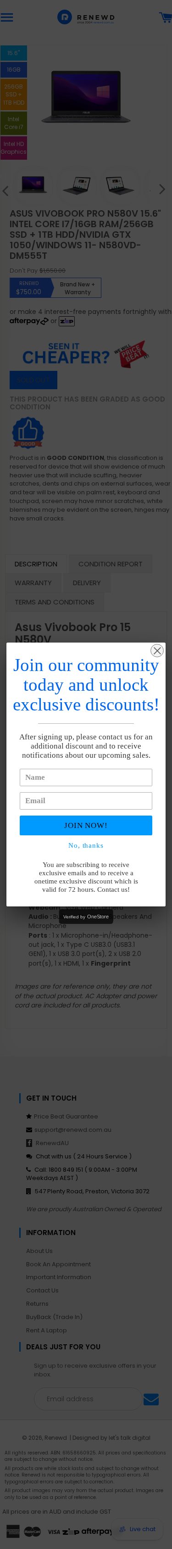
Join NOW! (86, 825)
